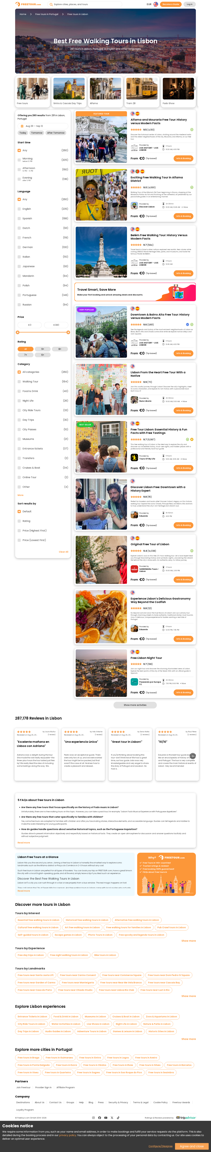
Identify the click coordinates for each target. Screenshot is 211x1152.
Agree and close (192, 1146)
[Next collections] (193, 88)
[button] (32, 91)
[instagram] (93, 1118)
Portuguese (45, 295)
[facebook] (99, 1118)
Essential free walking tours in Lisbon (38, 920)
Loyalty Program (25, 1109)
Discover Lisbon (147, 207)
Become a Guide (171, 4)
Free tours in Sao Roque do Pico (124, 1072)
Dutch (45, 228)
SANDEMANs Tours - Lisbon (149, 570)
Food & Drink (45, 391)
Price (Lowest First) (34, 540)
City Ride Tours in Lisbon (31, 1024)
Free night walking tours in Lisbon (69, 955)
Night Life (45, 400)
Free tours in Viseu (28, 1072)
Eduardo (143, 516)
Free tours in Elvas (123, 1065)
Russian (45, 304)
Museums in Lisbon (95, 1016)
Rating (26, 521)
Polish (45, 285)
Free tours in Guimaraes (59, 1057)
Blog (91, 1102)
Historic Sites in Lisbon (161, 1031)
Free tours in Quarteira (58, 1072)
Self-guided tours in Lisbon (33, 934)
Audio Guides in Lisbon (58, 1031)
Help (81, 1102)
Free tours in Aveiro (146, 1057)
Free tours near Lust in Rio (155, 990)
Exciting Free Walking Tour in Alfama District (157, 179)
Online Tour (45, 477)
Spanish (45, 218)
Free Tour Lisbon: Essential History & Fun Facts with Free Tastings (159, 431)
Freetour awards (181, 1102)
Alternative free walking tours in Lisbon (137, 920)
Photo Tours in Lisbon (100, 934)
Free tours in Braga (28, 1057)
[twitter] (112, 1118)
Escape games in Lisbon (68, 934)
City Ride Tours (45, 410)
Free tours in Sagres (88, 1072)
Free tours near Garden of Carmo (36, 982)
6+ (42, 354)
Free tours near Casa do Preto (35, 990)
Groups (70, 1102)
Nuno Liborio (145, 401)
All (25, 349)
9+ (42, 349)
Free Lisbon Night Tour (146, 658)
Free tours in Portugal (46, 14)
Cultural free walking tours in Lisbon (38, 927)
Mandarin (45, 276)
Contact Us (55, 1102)
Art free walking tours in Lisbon (82, 927)
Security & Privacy (118, 1102)
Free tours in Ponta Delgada (34, 1065)
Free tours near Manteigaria (78, 982)
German (45, 247)
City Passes (45, 429)
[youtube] (106, 1118)
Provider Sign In (43, 1087)
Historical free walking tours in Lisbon (87, 920)
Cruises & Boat (45, 467)
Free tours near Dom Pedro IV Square (169, 975)
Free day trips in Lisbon (31, 955)
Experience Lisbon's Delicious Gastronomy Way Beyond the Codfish (161, 600)
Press (101, 1102)
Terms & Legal (140, 1102)
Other (45, 487)
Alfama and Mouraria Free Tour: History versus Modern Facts (159, 121)
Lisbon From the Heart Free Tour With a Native (158, 374)
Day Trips (45, 419)
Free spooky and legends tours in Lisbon (141, 934)
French (45, 237)
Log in (189, 4)
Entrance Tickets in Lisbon (32, 1016)
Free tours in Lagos (118, 1057)
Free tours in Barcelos (179, 1065)
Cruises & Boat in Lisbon (125, 1016)
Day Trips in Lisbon (28, 1031)
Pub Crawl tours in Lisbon (171, 927)
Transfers (45, 458)
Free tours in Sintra (90, 1057)
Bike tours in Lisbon (105, 955)
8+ (60, 349)
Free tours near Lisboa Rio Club (116, 990)
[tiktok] (118, 1118)
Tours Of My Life (147, 459)
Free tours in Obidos (94, 1065)
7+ (25, 354)
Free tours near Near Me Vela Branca (121, 982)
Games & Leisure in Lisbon (127, 1031)
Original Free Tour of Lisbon (150, 544)
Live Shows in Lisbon (98, 1024)
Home (23, 14)
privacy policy (67, 1135)
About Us (39, 1102)
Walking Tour (45, 381)
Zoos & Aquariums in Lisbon (161, 1016)
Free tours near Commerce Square (121, 975)
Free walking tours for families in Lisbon (128, 927)
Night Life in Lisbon (126, 1024)
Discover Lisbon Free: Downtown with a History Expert (158, 488)
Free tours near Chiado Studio (75, 990)
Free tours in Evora (66, 1065)
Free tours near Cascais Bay (164, 982)
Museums (45, 439)
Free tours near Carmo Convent (78, 975)
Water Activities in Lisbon (66, 1024)
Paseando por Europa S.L (150, 683)
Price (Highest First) (35, 530)
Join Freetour (23, 1087)
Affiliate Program (66, 1087)
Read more (24, 842)
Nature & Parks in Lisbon (157, 1024)
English (45, 209)
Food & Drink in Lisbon (66, 1016)
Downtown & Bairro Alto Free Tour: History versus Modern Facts (160, 316)
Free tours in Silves (149, 1065)
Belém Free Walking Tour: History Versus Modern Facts (159, 237)
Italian (45, 256)
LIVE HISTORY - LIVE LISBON (148, 149)
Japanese (45, 266)
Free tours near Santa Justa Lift (36, 975)
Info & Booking (183, 158)
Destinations (23, 1102)
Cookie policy (160, 1102)
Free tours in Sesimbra (161, 1072)
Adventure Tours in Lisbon (91, 1031)
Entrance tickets (45, 448)
